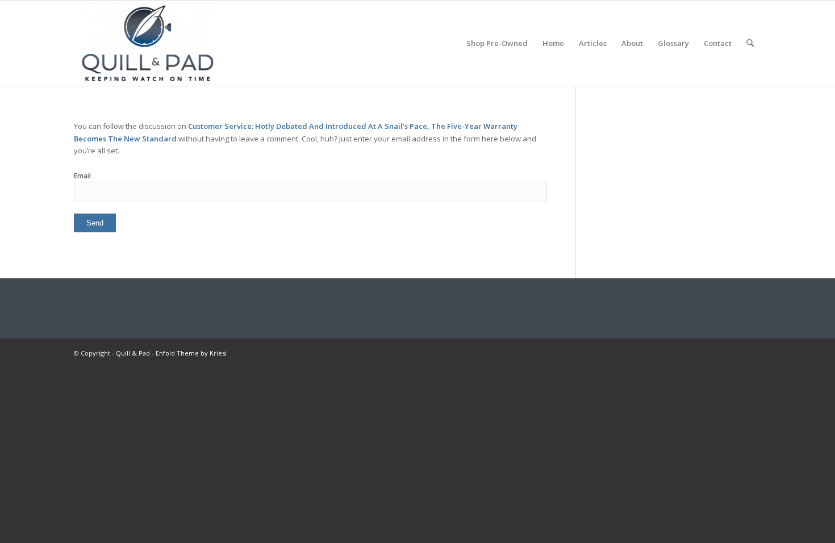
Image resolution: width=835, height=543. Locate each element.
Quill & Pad (133, 353)
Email (82, 176)
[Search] (750, 43)
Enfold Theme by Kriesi (191, 353)
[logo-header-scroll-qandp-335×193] (148, 43)
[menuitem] (497, 43)
